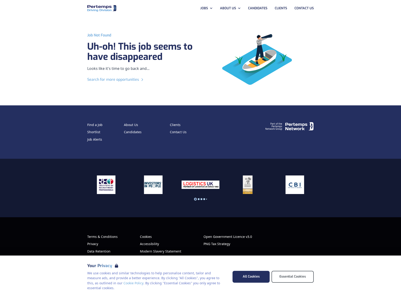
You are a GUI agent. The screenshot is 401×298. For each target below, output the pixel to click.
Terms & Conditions (102, 237)
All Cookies (251, 276)
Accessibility (149, 244)
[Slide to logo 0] (195, 199)
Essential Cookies (292, 276)
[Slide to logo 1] (199, 199)
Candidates (257, 8)
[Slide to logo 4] (206, 199)
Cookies (146, 237)
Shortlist (93, 132)
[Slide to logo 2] (201, 199)
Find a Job (95, 125)
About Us (228, 8)
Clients (281, 8)
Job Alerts (94, 139)
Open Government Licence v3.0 (228, 237)
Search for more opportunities (113, 79)
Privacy (92, 244)
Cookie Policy (133, 283)
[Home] (101, 8)
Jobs (204, 8)
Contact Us (304, 8)
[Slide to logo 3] (204, 199)
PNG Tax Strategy (217, 244)
